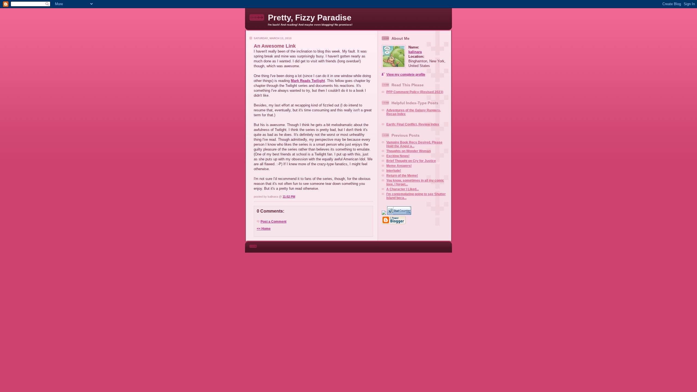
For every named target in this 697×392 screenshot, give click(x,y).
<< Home (264, 229)
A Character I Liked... (402, 189)
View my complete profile (405, 74)
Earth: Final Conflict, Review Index (412, 124)
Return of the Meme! (402, 175)
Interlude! (393, 171)
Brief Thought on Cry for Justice (411, 161)
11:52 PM (289, 196)
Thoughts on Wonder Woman (408, 151)
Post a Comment (273, 221)
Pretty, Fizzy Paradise (309, 17)
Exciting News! (397, 156)
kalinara (415, 52)
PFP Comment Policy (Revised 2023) (414, 92)
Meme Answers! (399, 166)
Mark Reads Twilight (308, 81)
